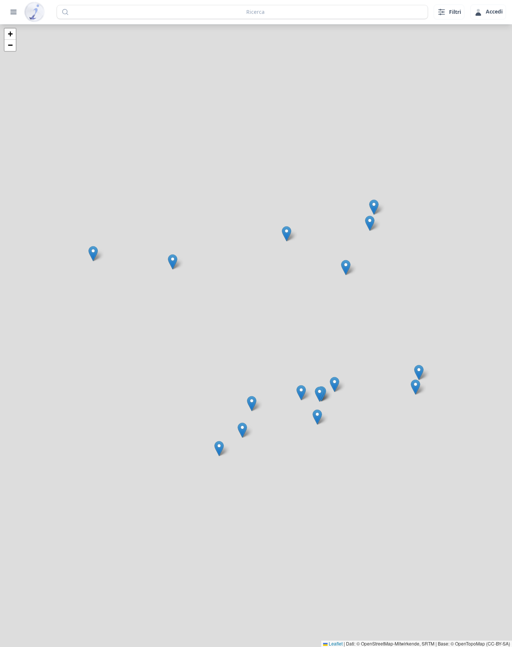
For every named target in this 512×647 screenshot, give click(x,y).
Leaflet (335, 643)
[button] (301, 392)
